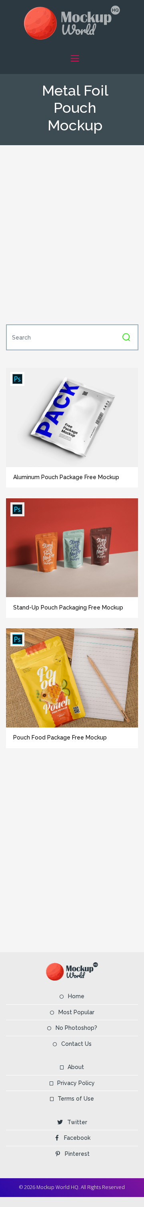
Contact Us (76, 1044)
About (76, 1067)
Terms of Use (76, 1098)
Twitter (77, 1122)
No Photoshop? (76, 1028)
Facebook (77, 1138)
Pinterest (77, 1154)
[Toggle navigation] (74, 58)
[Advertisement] (72, 234)
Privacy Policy (76, 1083)
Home (76, 996)
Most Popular (76, 1012)
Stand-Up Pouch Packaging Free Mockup (68, 607)
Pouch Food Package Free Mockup (60, 737)
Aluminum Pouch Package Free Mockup (66, 477)
